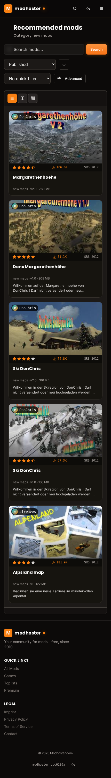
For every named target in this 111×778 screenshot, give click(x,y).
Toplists (10, 683)
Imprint (10, 712)
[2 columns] (22, 98)
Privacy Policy (16, 719)
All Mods (11, 668)
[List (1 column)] (12, 98)
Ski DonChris (27, 369)
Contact (11, 733)
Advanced (73, 78)
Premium (11, 690)
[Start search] (75, 8)
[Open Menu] (102, 8)
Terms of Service (18, 726)
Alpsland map (28, 573)
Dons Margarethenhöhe (39, 267)
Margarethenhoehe (34, 177)
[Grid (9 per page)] (32, 98)
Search (96, 49)
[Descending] (64, 64)
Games (10, 676)
